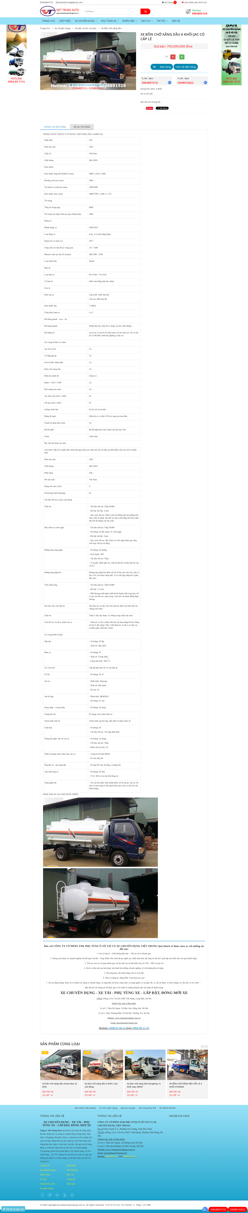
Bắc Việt (120, 1205)
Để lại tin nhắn (82, 126)
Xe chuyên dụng (85, 20)
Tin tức (161, 20)
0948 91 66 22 (117, 1027)
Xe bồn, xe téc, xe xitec (85, 28)
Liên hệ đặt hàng (186, 67)
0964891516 (199, 13)
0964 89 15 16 (141, 1027)
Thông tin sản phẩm (55, 126)
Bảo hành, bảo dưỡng (85, 1108)
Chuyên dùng (46, 1188)
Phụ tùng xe (108, 20)
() (195, 2)
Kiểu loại (71, 1183)
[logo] (59, 7)
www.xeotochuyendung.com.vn (89, 84)
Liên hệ (176, 20)
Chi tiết (45, 1095)
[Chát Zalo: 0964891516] (205, 1209)
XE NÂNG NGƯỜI (167, 1108)
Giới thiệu (65, 20)
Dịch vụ (145, 20)
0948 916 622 (129, 1156)
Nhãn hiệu (128, 20)
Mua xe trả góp (128, 1108)
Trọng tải (71, 1179)
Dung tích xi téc (47, 1183)
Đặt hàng (165, 67)
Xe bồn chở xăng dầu (111, 28)
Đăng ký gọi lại (14, 1209)
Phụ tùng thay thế (147, 1108)
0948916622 (97, 88)
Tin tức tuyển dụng (108, 1108)
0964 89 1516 (111, 1156)
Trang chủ (48, 20)
